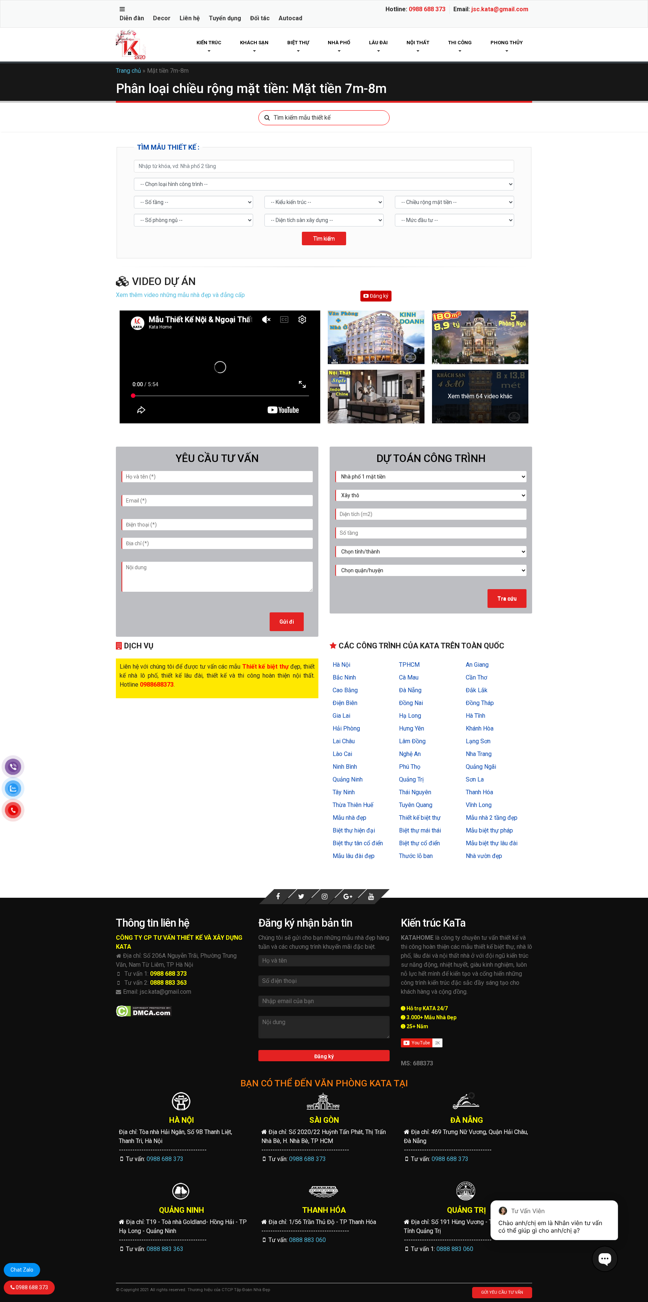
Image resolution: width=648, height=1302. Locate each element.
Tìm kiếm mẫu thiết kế (302, 117)
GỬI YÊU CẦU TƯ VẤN (502, 1292)
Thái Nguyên (415, 792)
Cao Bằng (345, 690)
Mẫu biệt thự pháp (489, 830)
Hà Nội (341, 664)
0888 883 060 (307, 1240)
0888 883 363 (168, 982)
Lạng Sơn (478, 741)
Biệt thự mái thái (420, 830)
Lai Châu (344, 741)
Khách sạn (254, 42)
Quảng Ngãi (481, 766)
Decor (162, 18)
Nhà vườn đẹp (484, 856)
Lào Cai (342, 754)
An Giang (477, 664)
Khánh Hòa (480, 728)
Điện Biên (345, 702)
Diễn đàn (132, 18)
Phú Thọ (409, 766)
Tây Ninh (344, 792)
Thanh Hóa (479, 792)
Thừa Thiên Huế (353, 804)
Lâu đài (378, 42)
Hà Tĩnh (475, 715)
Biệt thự (298, 42)
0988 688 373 (427, 9)
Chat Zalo (21, 1270)
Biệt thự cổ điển (419, 843)
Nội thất (417, 42)
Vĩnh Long (479, 804)
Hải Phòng (346, 728)
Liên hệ (190, 18)
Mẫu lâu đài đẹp (354, 856)
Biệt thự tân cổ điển (358, 843)
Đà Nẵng (410, 690)
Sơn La (475, 779)
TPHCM (409, 664)
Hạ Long (410, 715)
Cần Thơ (476, 677)
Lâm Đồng (412, 741)
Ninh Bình (345, 766)
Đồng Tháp (480, 702)
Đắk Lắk (477, 690)
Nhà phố (339, 42)
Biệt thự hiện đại (354, 830)
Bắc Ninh (344, 677)
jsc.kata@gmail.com (499, 9)
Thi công (460, 42)
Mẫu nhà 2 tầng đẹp (492, 817)
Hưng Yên (411, 728)
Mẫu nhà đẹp (349, 817)
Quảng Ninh (348, 779)
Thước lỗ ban (416, 856)
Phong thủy (506, 42)
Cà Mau (408, 677)
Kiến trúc (208, 42)
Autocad (290, 18)
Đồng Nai (411, 702)
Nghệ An (410, 754)
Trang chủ (128, 70)
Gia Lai (341, 715)
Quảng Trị (411, 779)
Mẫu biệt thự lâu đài (492, 843)
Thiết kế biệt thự (420, 817)
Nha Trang (479, 754)
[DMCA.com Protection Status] (144, 1011)
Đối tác (260, 18)
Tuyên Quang (415, 804)
